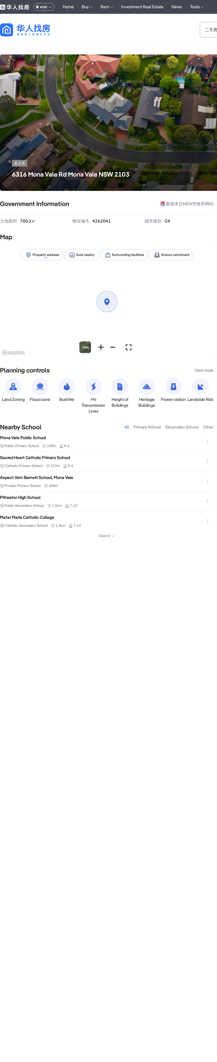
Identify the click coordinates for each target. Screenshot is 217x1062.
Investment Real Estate (142, 6)
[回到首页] (34, 29)
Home (68, 6)
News (176, 6)
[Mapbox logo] (13, 353)
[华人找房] (14, 7)
